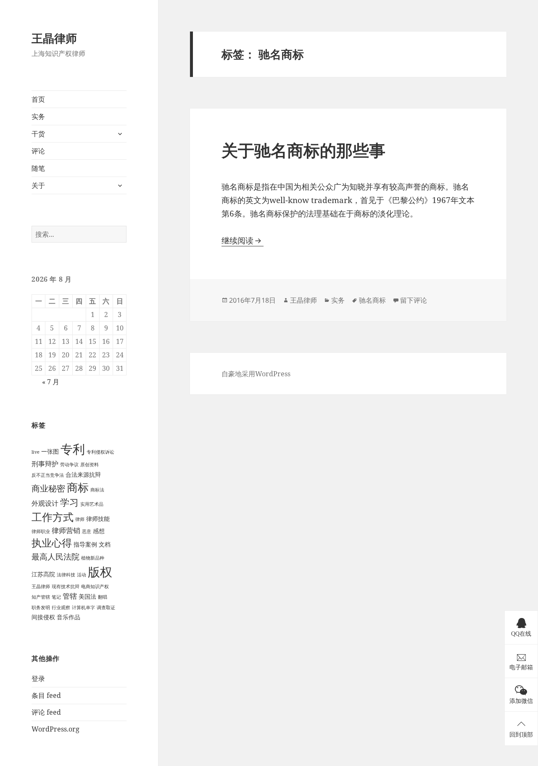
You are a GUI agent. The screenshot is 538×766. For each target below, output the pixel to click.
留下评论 (413, 300)
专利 (73, 449)
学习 (69, 502)
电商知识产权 (95, 586)
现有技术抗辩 (65, 586)
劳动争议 (69, 465)
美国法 (87, 596)
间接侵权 (43, 617)
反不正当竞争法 (48, 475)
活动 (81, 575)
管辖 (70, 596)
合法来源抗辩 (83, 474)
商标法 (97, 490)
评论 (38, 151)
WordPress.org (55, 729)
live (36, 452)
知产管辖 (41, 597)
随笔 (38, 168)
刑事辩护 (45, 463)
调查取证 (106, 607)
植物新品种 (92, 558)
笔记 (56, 597)
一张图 (50, 451)
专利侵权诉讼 (100, 452)
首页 (38, 99)
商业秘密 (48, 488)
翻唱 (102, 597)
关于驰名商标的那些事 (303, 150)
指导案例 (85, 544)
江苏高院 (43, 574)
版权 (100, 571)
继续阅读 (243, 240)
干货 (38, 133)
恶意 (86, 531)
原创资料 (89, 465)
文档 (105, 544)
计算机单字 (83, 607)
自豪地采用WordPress (256, 373)
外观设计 (45, 503)
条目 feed (46, 695)
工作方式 (53, 517)
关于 (38, 185)
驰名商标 (372, 300)
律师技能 (98, 519)
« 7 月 (50, 381)
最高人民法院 (55, 556)
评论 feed (46, 712)
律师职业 (41, 531)
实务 (38, 116)
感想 (99, 531)
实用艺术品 (91, 504)
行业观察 (61, 607)
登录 (38, 678)
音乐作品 (68, 617)
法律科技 (66, 575)
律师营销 (66, 530)
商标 (78, 487)
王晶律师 (54, 38)
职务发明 (41, 607)
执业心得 (52, 542)
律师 (79, 519)
